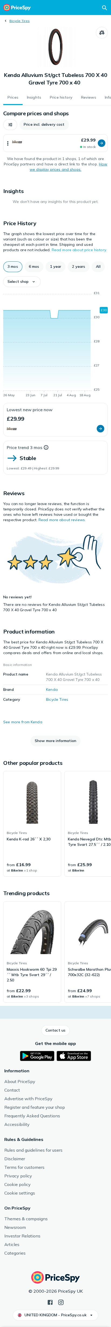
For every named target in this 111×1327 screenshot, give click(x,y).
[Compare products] (102, 33)
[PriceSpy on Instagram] (61, 1301)
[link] (32, 824)
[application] (55, 345)
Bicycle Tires (19, 21)
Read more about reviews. (62, 519)
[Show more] (8, 143)
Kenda (52, 689)
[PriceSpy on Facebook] (50, 1301)
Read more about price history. (79, 249)
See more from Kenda (22, 722)
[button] (10, 124)
